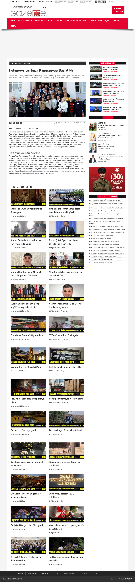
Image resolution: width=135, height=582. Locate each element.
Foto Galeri (45, 573)
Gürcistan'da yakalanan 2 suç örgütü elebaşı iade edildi (107, 226)
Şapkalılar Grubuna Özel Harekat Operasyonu (104, 200)
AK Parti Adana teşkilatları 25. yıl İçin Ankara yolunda (106, 232)
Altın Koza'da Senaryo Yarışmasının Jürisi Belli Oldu (106, 218)
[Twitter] (14, 123)
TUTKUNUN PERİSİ (104, 123)
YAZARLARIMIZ (29, 2)
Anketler (20, 573)
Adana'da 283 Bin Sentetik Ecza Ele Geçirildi (104, 244)
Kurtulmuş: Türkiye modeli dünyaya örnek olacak (112, 108)
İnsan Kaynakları (69, 573)
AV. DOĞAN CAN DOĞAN (106, 144)
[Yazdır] (48, 123)
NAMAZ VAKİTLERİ (45, 2)
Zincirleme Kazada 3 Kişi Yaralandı (27, 335)
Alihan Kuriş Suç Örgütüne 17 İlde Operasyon (114, 100)
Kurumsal (84, 573)
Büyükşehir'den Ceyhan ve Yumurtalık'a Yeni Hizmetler (107, 229)
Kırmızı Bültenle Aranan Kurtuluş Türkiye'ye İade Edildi (106, 208)
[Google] (17, 123)
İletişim (94, 573)
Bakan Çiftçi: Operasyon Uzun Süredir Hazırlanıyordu (114, 92)
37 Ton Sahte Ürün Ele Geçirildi (64, 335)
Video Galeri (32, 573)
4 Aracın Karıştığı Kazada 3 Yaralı (27, 366)
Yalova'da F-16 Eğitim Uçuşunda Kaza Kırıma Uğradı (106, 247)
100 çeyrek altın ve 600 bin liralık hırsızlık (112, 76)
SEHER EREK (102, 155)
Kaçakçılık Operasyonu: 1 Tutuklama (66, 398)
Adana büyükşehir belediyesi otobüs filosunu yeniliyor (113, 84)
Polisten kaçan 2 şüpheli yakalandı (65, 430)
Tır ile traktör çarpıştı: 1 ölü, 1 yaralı (27, 525)
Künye (57, 573)
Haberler (18, 63)
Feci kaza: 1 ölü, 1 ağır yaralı (23, 430)
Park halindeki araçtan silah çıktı (65, 366)
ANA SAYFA (16, 2)
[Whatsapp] (21, 123)
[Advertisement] (67, 43)
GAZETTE (18, 579)
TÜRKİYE (26, 63)
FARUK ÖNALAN (103, 133)
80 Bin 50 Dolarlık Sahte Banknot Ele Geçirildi (111, 68)
